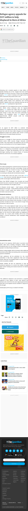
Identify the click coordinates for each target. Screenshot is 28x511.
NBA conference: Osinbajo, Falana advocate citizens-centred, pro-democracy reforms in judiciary (15, 375)
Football (23, 474)
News (3, 7)
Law (3, 497)
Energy (4, 476)
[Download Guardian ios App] (19, 454)
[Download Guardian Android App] (9, 454)
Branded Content (6, 483)
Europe (14, 473)
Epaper (7, 7)
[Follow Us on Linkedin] (17, 450)
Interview (4, 491)
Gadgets (4, 495)
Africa (3, 480)
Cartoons (15, 478)
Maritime (23, 480)
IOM (5, 109)
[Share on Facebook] (4, 25)
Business (22, 7)
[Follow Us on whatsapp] (21, 450)
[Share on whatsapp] (15, 317)
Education (15, 476)
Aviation (4, 473)
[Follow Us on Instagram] (14, 450)
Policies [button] (19, 502)
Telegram (11, 327)
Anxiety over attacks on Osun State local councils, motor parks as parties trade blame (17, 388)
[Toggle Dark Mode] (22, 3)
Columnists (15, 480)
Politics (16, 7)
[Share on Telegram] (14, 25)
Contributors (5, 471)
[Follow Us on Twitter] (10, 450)
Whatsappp (11, 331)
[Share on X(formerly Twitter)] (7, 25)
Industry (22, 476)
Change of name (6, 498)
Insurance (23, 478)
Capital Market (5, 474)
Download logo (3, 59)
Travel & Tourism (6, 488)
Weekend (4, 490)
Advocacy (4, 478)
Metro (12, 7)
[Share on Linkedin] (17, 25)
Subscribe (14, 463)
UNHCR (5, 95)
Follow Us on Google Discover (8, 29)
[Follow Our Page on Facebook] (6, 450)
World (22, 482)
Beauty (14, 474)
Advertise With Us (12, 502)
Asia (3, 482)
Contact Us (4, 504)
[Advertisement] (14, 229)
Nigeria (14, 482)
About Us (4, 502)
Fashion (22, 473)
